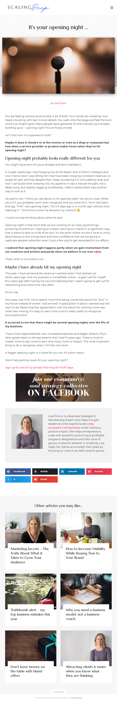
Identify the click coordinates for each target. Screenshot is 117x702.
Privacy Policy (76, 698)
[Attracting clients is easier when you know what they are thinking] (86, 656)
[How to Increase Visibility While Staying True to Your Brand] (86, 541)
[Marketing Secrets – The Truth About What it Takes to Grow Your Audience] (30, 541)
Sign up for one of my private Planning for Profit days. (39, 367)
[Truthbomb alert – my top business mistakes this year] (30, 600)
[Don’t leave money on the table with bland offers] (30, 656)
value (97, 251)
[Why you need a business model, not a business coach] (86, 600)
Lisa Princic (60, 103)
